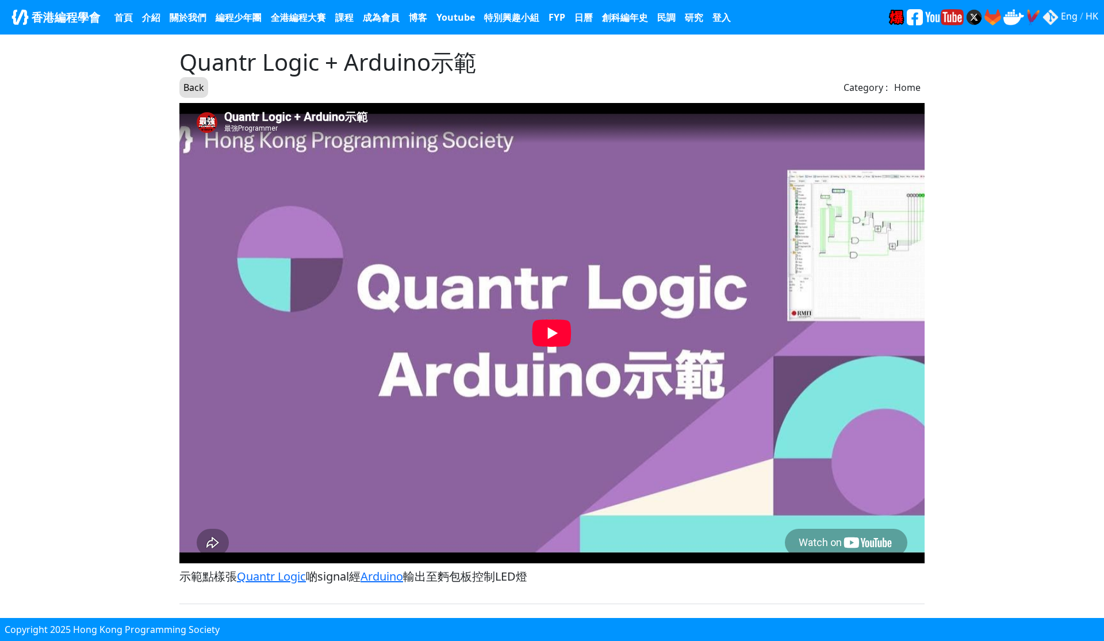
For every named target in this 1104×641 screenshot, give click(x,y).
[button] (512, 17)
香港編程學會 (65, 17)
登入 (721, 17)
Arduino (382, 576)
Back (193, 87)
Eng (1069, 16)
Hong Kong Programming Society (146, 629)
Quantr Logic (271, 576)
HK (1092, 16)
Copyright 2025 (39, 629)
